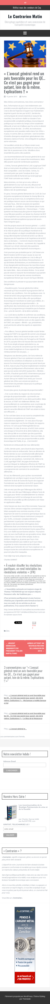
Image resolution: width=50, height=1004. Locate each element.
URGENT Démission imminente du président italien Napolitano (14, 648)
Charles (24, 97)
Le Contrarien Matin (25, 16)
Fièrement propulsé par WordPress (19, 996)
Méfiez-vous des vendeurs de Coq (27, 6)
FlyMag (42, 996)
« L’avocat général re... (18, 729)
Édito (7, 631)
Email (34, 626)
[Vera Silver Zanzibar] (25, 945)
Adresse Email (9, 761)
